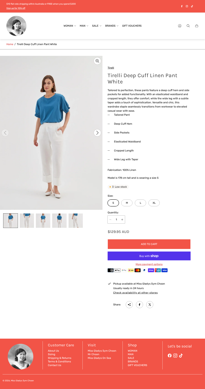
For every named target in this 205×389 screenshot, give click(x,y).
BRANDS (133, 361)
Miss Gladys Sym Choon (102, 350)
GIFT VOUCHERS (137, 365)
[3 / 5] (43, 220)
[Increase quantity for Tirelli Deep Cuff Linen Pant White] (122, 219)
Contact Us (54, 365)
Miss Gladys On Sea (99, 357)
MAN (130, 354)
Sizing (51, 354)
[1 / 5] (10, 220)
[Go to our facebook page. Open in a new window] (182, 6)
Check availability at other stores (135, 292)
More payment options (149, 264)
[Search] (188, 25)
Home (9, 44)
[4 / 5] (59, 220)
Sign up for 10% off (15, 8)
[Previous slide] (5, 132)
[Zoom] (97, 60)
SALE (131, 357)
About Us (53, 350)
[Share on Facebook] (139, 304)
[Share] (129, 304)
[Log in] (179, 25)
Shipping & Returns (59, 357)
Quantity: (113, 212)
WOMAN (132, 350)
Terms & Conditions (59, 361)
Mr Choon (93, 354)
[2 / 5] (27, 220)
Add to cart (149, 244)
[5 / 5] (75, 220)
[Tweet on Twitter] (149, 304)
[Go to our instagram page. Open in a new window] (187, 6)
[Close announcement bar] (197, 6)
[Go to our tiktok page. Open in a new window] (192, 6)
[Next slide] (97, 132)
